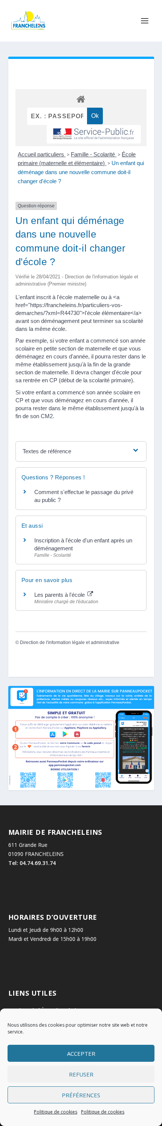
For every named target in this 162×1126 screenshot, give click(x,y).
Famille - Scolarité (93, 154)
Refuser (81, 1074)
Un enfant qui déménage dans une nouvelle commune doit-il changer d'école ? (81, 172)
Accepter (81, 1053)
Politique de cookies (55, 1112)
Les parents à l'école (60, 595)
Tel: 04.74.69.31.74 (32, 863)
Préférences (81, 1095)
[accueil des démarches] (81, 99)
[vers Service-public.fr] (94, 134)
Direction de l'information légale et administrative (69, 642)
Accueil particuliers (42, 154)
